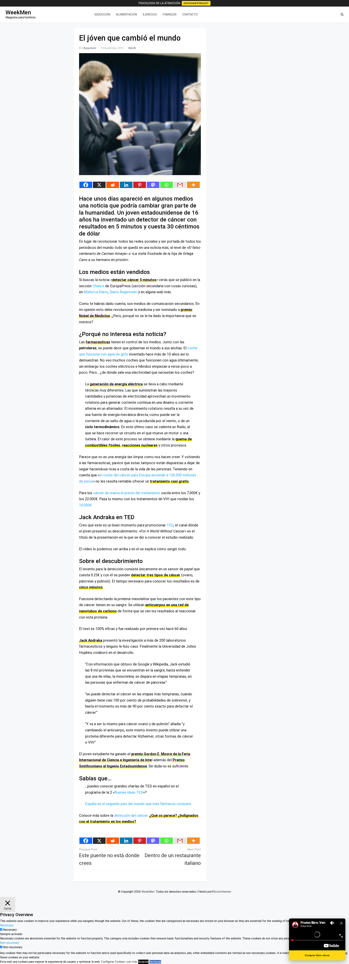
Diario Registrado (123, 292)
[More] (193, 185)
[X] (99, 185)
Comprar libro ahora (317, 955)
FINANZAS (169, 14)
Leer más (131, 961)
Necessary (10, 929)
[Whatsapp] (166, 185)
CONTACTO (190, 14)
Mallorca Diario (96, 292)
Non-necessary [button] (9, 943)
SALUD (132, 48)
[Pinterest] (139, 185)
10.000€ (85, 505)
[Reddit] (112, 185)
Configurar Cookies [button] (113, 961)
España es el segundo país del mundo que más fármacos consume (138, 804)
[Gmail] (180, 185)
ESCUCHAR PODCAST (196, 3)
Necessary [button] (7, 925)
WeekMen (18, 12)
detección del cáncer (131, 815)
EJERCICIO (150, 14)
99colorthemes (221, 891)
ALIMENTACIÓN (126, 14)
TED (170, 525)
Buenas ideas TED (129, 792)
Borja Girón (90, 48)
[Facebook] (85, 185)
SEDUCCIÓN (102, 14)
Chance (98, 286)
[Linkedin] (126, 185)
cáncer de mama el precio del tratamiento (126, 493)
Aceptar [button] (143, 961)
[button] (342, 14)
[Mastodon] (153, 185)
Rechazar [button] (155, 961)
